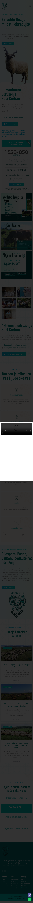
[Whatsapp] (29, 899)
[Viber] (29, 895)
